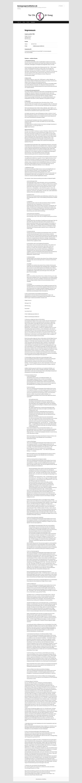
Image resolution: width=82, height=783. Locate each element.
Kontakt (28, 22)
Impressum (33, 22)
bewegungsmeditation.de (27, 6)
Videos (24, 22)
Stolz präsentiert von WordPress (41, 779)
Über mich (19, 22)
